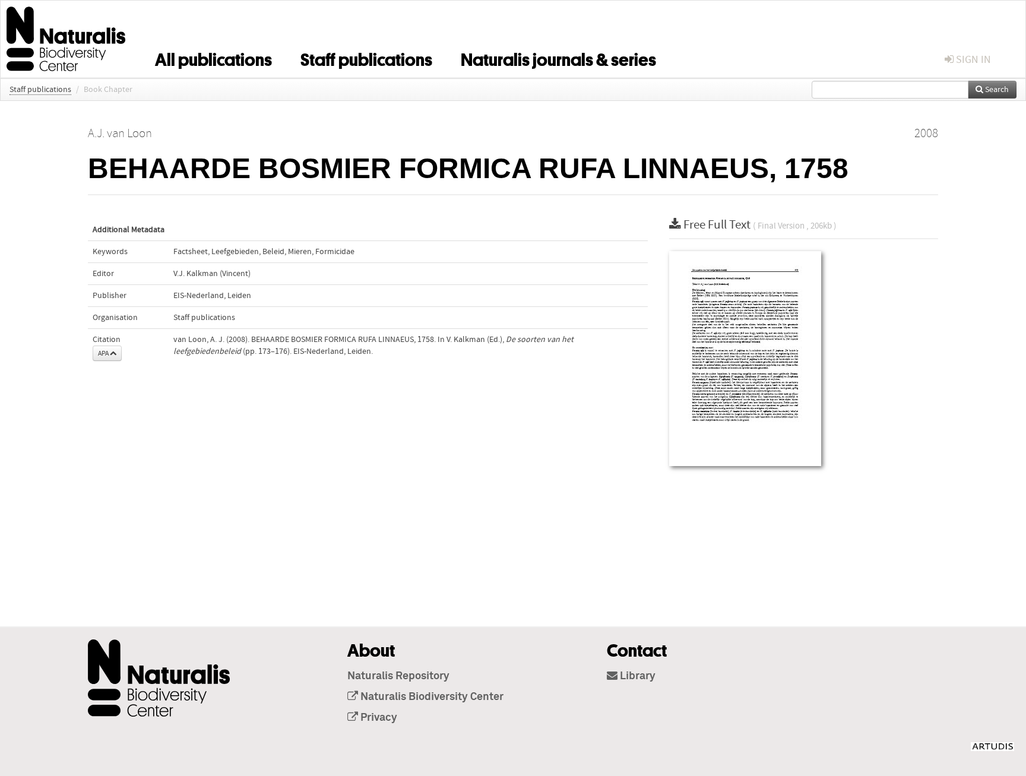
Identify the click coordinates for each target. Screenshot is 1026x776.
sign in (972, 59)
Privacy (377, 717)
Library (637, 676)
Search (996, 89)
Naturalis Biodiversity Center (431, 697)
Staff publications (366, 57)
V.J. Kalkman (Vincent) (212, 273)
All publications (213, 57)
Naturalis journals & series (558, 57)
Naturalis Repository (398, 676)
